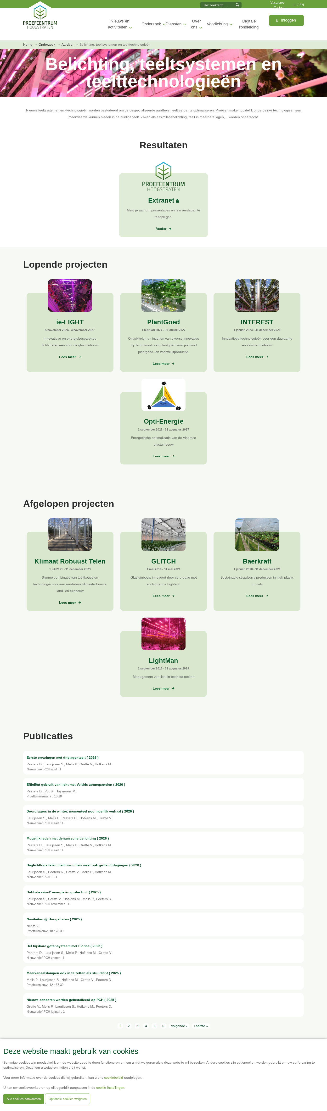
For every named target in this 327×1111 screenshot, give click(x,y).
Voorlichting (217, 24)
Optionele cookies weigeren (68, 1099)
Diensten (173, 24)
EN (301, 5)
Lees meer (68, 357)
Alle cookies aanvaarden (24, 1099)
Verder (161, 229)
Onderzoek (151, 24)
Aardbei (67, 44)
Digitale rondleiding (249, 24)
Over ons (196, 24)
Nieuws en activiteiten (118, 24)
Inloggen (288, 20)
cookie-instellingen (110, 1087)
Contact (279, 7)
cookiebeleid (113, 1077)
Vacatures (277, 2)
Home (27, 44)
